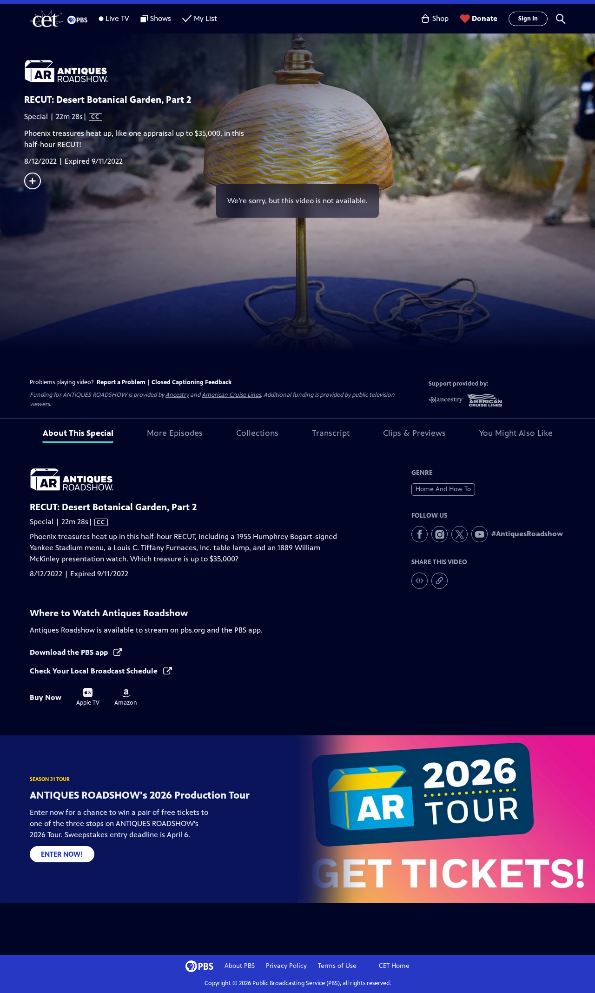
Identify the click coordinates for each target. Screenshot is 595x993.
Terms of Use (337, 966)
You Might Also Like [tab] (516, 433)
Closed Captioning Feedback (191, 382)
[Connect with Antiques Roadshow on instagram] (439, 534)
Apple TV (87, 697)
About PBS (240, 966)
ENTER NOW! (62, 854)
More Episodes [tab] (175, 433)
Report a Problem (121, 382)
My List (205, 18)
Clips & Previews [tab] (414, 433)
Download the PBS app (70, 652)
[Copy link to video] (439, 581)
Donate (484, 18)
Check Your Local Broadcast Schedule (94, 670)
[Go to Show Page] (309, 71)
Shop (440, 18)
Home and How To (443, 489)
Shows (160, 18)
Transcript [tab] (331, 433)
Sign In (528, 18)
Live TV (117, 18)
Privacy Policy (286, 966)
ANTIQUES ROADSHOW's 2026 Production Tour (140, 795)
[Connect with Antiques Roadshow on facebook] (419, 534)
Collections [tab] (257, 433)
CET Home (394, 966)
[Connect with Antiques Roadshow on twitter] (459, 534)
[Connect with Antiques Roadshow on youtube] (479, 534)
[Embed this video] (419, 581)
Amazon (125, 697)
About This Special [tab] (78, 433)
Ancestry (177, 395)
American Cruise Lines (231, 395)
